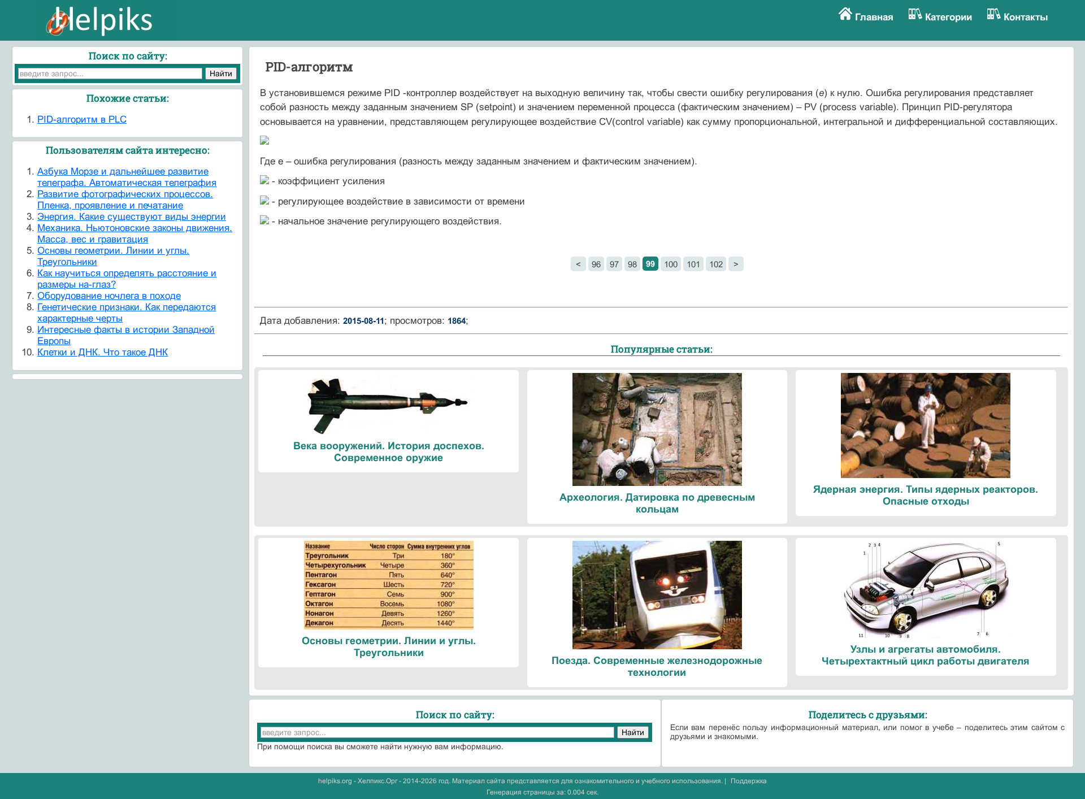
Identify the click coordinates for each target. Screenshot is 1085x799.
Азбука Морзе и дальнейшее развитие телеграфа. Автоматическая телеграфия (126, 177)
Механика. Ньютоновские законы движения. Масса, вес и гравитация (134, 234)
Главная (874, 17)
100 (671, 264)
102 (716, 264)
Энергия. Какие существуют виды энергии (131, 216)
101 (693, 264)
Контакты (1026, 17)
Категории (948, 17)
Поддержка (749, 781)
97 (614, 264)
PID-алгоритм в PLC (82, 119)
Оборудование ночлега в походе (109, 295)
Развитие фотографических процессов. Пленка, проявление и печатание (125, 200)
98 (632, 264)
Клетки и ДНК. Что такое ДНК (102, 352)
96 (596, 264)
